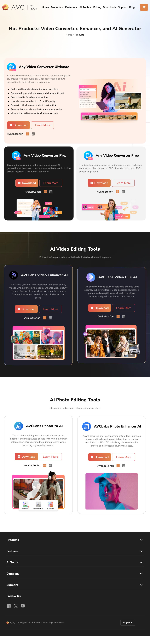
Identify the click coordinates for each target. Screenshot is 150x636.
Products (56, 7)
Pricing (97, 7)
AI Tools (84, 7)
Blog (132, 7)
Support (122, 7)
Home (45, 7)
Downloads (109, 7)
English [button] (127, 622)
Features (70, 7)
